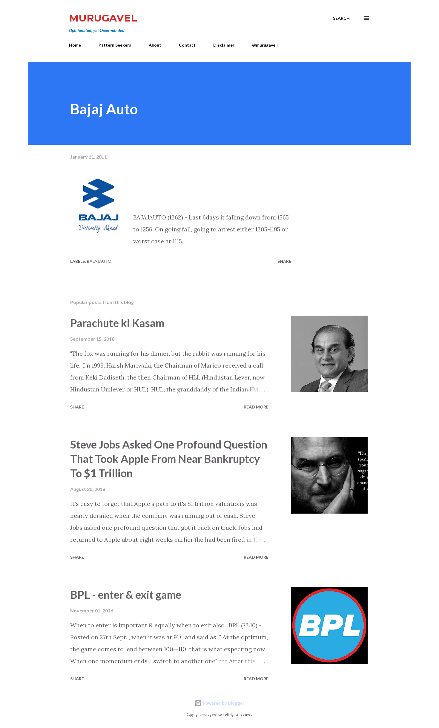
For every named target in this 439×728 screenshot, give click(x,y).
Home (75, 44)
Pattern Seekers (115, 44)
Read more (256, 406)
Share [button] (284, 261)
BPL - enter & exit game (125, 594)
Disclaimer (223, 44)
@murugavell (265, 44)
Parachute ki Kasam (117, 322)
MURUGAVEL (103, 18)
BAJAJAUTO (99, 261)
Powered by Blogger (223, 703)
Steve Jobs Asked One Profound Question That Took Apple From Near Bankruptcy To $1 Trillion (168, 459)
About (155, 44)
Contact (187, 44)
